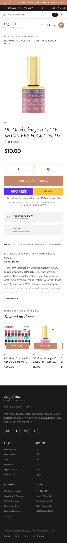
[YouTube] (25, 431)
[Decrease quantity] (8, 169)
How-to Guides (11, 506)
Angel (38, 474)
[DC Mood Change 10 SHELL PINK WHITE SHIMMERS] (45, 338)
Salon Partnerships (45, 506)
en (55, 15)
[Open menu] (42, 25)
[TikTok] (34, 431)
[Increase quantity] (29, 169)
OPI (37, 449)
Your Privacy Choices (34, 536)
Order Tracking (11, 501)
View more (11, 298)
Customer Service (13, 491)
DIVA (38, 469)
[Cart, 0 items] (61, 25)
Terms (18, 536)
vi (61, 15)
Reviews (56, 244)
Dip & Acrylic (10, 469)
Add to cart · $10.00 (33, 180)
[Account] (54, 25)
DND (38, 459)
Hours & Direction (44, 496)
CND (38, 454)
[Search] (49, 25)
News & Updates (12, 511)
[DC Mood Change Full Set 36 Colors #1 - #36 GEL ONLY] (17, 338)
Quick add (17, 346)
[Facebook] (16, 431)
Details (9, 244)
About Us (9, 516)
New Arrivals (10, 449)
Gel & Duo (9, 464)
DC (6, 122)
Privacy (7, 536)
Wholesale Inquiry (45, 501)
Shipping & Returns (32, 244)
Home (7, 36)
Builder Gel (9, 474)
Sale (6, 459)
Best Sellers (10, 454)
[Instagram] (7, 431)
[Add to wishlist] (48, 169)
